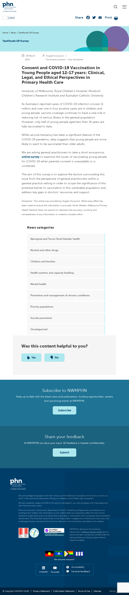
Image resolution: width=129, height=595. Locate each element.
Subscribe (64, 410)
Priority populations (41, 306)
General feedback (80, 571)
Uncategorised (38, 329)
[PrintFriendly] (116, 18)
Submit (64, 452)
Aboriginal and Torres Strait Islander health (55, 238)
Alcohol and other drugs (44, 250)
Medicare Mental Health (92, 532)
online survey (30, 156)
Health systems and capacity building (52, 272)
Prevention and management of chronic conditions (60, 295)
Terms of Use (84, 591)
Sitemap (97, 591)
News (13, 33)
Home (5, 33)
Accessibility (77, 567)
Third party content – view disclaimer (64, 59)
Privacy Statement (41, 591)
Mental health (38, 284)
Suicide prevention (41, 318)
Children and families (42, 261)
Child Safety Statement (63, 591)
